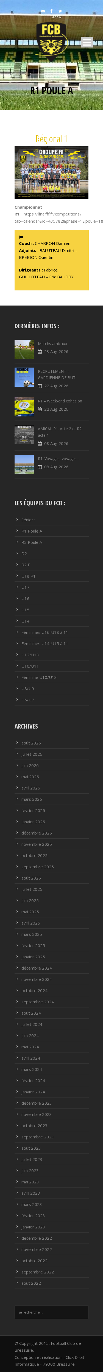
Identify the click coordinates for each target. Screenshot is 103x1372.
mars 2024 (31, 1069)
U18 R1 (28, 576)
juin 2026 (30, 765)
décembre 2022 (36, 1238)
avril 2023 (30, 1193)
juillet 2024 (31, 1024)
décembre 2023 (36, 1103)
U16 (25, 598)
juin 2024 (30, 1035)
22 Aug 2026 (56, 385)
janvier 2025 (33, 956)
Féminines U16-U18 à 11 (44, 632)
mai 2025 (30, 911)
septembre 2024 (37, 1001)
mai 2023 (30, 1182)
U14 (25, 621)
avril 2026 (30, 788)
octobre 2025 (34, 855)
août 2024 (31, 1013)
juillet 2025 (31, 889)
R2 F (25, 564)
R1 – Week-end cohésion (60, 401)
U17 (25, 587)
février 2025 (33, 945)
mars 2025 (31, 934)
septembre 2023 (37, 1136)
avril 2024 (30, 1058)
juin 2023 (30, 1170)
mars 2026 (31, 799)
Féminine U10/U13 (39, 677)
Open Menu (87, 42)
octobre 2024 (34, 990)
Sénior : (28, 519)
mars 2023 (31, 1204)
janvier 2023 (33, 1227)
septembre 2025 (37, 866)
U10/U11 (30, 666)
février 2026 (33, 810)
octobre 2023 (34, 1125)
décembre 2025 (36, 833)
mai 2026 (30, 776)
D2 (24, 553)
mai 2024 (30, 1046)
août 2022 (31, 1283)
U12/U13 (30, 654)
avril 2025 (30, 923)
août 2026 (31, 743)
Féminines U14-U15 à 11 (44, 643)
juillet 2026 (31, 754)
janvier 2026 (33, 821)
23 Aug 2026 (56, 351)
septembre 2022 (37, 1272)
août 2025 (31, 878)
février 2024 (33, 1080)
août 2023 (31, 1148)
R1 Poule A (31, 531)
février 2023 (33, 1215)
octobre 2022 (34, 1260)
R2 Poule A (31, 542)
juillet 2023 (31, 1159)
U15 (25, 609)
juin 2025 (30, 900)
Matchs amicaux (52, 343)
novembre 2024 (36, 979)
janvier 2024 (33, 1091)
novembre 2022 (36, 1249)
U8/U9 (27, 688)
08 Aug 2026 (56, 443)
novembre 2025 (36, 844)
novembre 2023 (36, 1114)
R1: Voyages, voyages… (59, 458)
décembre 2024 (36, 968)
